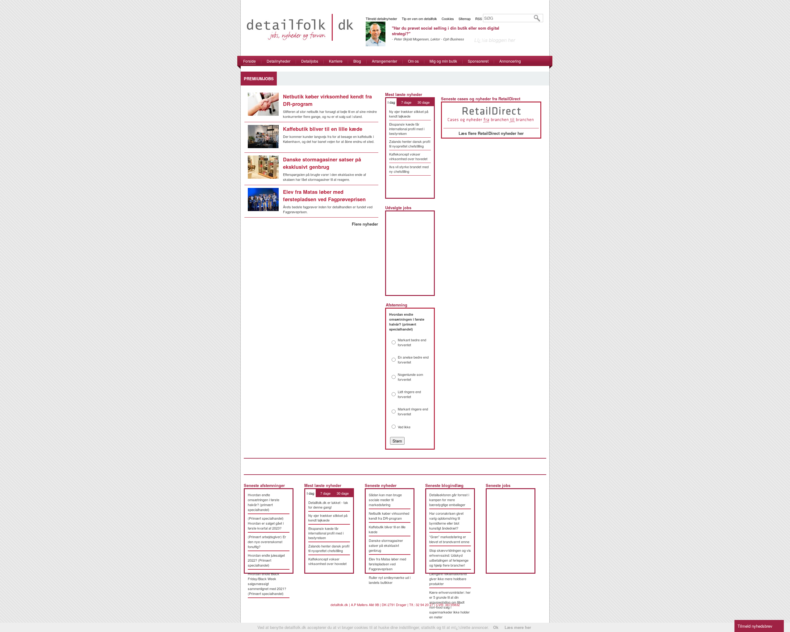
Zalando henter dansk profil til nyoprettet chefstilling (409, 143)
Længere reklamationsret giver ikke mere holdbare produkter (448, 578)
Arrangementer (384, 61)
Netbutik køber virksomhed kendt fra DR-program (389, 516)
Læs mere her (518, 627)
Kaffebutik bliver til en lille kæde (322, 128)
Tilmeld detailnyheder (381, 18)
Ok (495, 627)
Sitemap (465, 18)
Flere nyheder (365, 224)
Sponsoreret (478, 61)
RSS (478, 18)
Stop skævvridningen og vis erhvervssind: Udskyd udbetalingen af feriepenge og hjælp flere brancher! (450, 558)
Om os (413, 61)
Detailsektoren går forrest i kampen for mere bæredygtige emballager (449, 499)
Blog (357, 61)
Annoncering (510, 61)
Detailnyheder (278, 61)
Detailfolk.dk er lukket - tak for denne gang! (328, 504)
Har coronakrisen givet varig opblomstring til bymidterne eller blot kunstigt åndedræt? (446, 520)
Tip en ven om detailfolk (419, 18)
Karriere (336, 61)
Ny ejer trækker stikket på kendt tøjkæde (408, 113)
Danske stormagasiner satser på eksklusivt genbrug (322, 163)
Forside (249, 61)
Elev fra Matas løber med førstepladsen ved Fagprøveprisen (324, 195)
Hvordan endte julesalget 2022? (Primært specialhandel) (266, 560)
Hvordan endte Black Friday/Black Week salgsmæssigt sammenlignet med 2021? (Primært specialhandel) (267, 583)
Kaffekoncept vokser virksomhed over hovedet (408, 156)
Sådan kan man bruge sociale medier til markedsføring (385, 499)
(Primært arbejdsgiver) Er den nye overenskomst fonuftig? (267, 541)
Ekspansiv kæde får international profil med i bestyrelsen (406, 129)
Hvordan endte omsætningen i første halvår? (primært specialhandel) (263, 502)
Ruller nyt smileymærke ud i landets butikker (389, 580)
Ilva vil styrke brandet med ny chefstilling (409, 169)
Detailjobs (309, 61)
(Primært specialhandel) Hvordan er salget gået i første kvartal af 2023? (266, 523)
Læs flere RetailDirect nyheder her (491, 133)
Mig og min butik (443, 61)
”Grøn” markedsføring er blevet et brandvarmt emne (449, 539)
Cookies (448, 18)
